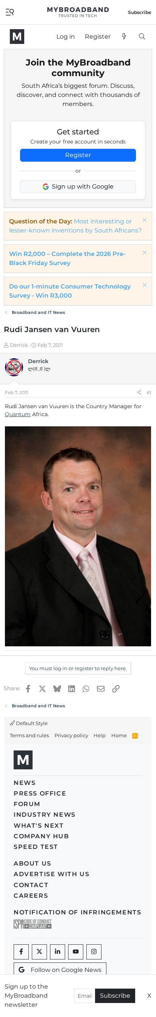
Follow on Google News (66, 969)
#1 (149, 392)
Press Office (40, 793)
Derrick (19, 345)
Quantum (18, 414)
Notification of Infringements (77, 912)
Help (100, 735)
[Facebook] (21, 951)
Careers (31, 895)
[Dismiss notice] (143, 221)
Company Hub (41, 836)
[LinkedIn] (57, 951)
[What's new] (124, 36)
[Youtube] (75, 951)
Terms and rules (29, 735)
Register (78, 155)
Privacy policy (71, 735)
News (25, 782)
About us (32, 863)
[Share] (139, 392)
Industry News (45, 814)
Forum (27, 804)
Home (119, 735)
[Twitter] (39, 951)
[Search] (142, 36)
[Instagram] (93, 951)
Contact (31, 885)
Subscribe (115, 995)
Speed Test (36, 846)
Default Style (31, 723)
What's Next (39, 825)
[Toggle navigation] (10, 11)
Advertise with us (51, 874)
